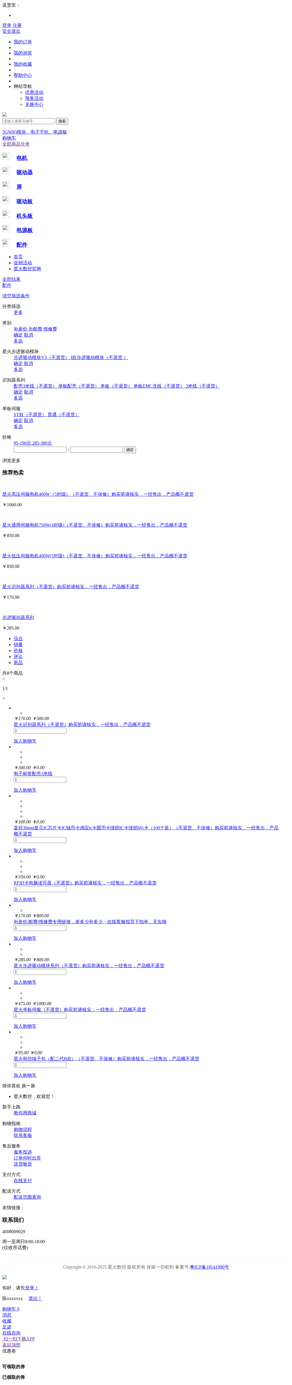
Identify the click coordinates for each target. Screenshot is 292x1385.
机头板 (25, 216)
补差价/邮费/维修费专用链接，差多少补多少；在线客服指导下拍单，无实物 (90, 921)
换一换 (28, 1085)
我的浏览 (23, 53)
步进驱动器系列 (18, 617)
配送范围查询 (27, 1197)
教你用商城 (25, 1112)
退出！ (35, 1298)
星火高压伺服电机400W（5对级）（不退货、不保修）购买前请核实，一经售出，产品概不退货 (98, 494)
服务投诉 (23, 1152)
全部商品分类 (16, 144)
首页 (18, 256)
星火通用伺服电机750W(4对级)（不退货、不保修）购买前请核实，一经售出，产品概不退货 (94, 525)
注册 (17, 25)
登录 (6, 25)
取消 (28, 334)
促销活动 (23, 262)
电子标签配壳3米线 (33, 773)
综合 (18, 638)
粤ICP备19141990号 (209, 1267)
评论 (18, 656)
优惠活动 (34, 92)
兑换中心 (34, 104)
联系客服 (23, 1135)
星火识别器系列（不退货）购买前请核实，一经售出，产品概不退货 (70, 586)
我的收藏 (23, 64)
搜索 (62, 121)
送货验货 (23, 1164)
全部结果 (11, 279)
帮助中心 (23, 75)
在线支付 (23, 1180)
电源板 (25, 230)
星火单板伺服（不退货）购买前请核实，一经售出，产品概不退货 (80, 1009)
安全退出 (11, 31)
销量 (18, 644)
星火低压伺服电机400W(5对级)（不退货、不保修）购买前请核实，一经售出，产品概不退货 (94, 555)
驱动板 (25, 201)
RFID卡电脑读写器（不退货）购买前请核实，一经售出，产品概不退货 (85, 882)
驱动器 (25, 172)
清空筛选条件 (16, 295)
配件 (22, 245)
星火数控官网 (27, 268)
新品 (18, 662)
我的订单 (23, 41)
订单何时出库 (27, 1158)
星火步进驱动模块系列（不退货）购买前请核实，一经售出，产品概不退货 (89, 965)
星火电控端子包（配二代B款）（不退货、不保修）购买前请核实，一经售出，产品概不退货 (106, 1058)
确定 (18, 334)
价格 (18, 650)
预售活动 (34, 98)
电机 (22, 158)
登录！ (32, 1287)
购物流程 (23, 1129)
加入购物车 (25, 741)
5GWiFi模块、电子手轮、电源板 (34, 132)
